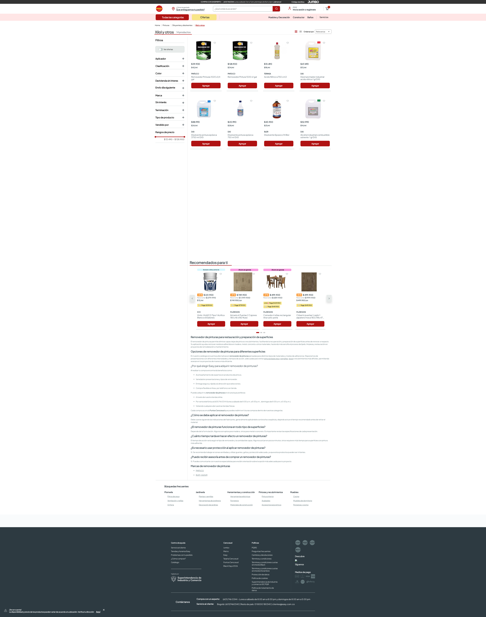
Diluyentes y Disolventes (182, 25)
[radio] (296, 31)
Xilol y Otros (200, 25)
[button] (187, 9)
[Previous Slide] (192, 298)
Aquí (98, 612)
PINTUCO (200, 470)
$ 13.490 (168, 139)
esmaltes (284, 358)
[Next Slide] (329, 298)
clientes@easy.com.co (283, 604)
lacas (291, 358)
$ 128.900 (178, 139)
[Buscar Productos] (277, 8)
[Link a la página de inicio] (157, 25)
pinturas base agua (272, 358)
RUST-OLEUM (201, 475)
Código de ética (297, 2)
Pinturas (166, 25)
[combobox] (246, 9)
